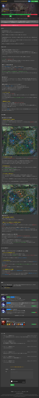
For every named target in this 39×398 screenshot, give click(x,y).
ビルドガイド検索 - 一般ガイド (11, 18)
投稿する (12, 384)
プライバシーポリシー (17, 391)
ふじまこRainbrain (6, 10)
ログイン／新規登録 (35, 1)
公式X (27, 391)
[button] (10, 16)
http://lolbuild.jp (7, 287)
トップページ (3, 18)
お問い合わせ (24, 391)
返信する (28, 335)
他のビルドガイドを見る (19, 326)
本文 (6, 371)
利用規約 (12, 391)
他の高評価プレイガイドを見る (19, 315)
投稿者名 (7, 369)
